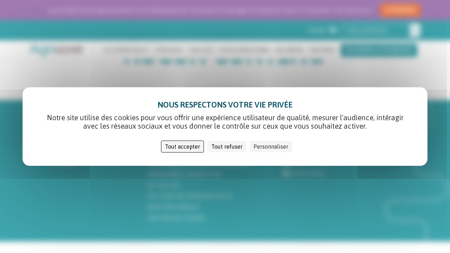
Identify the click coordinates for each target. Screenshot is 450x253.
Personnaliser (270, 146)
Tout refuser (227, 146)
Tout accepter (182, 146)
